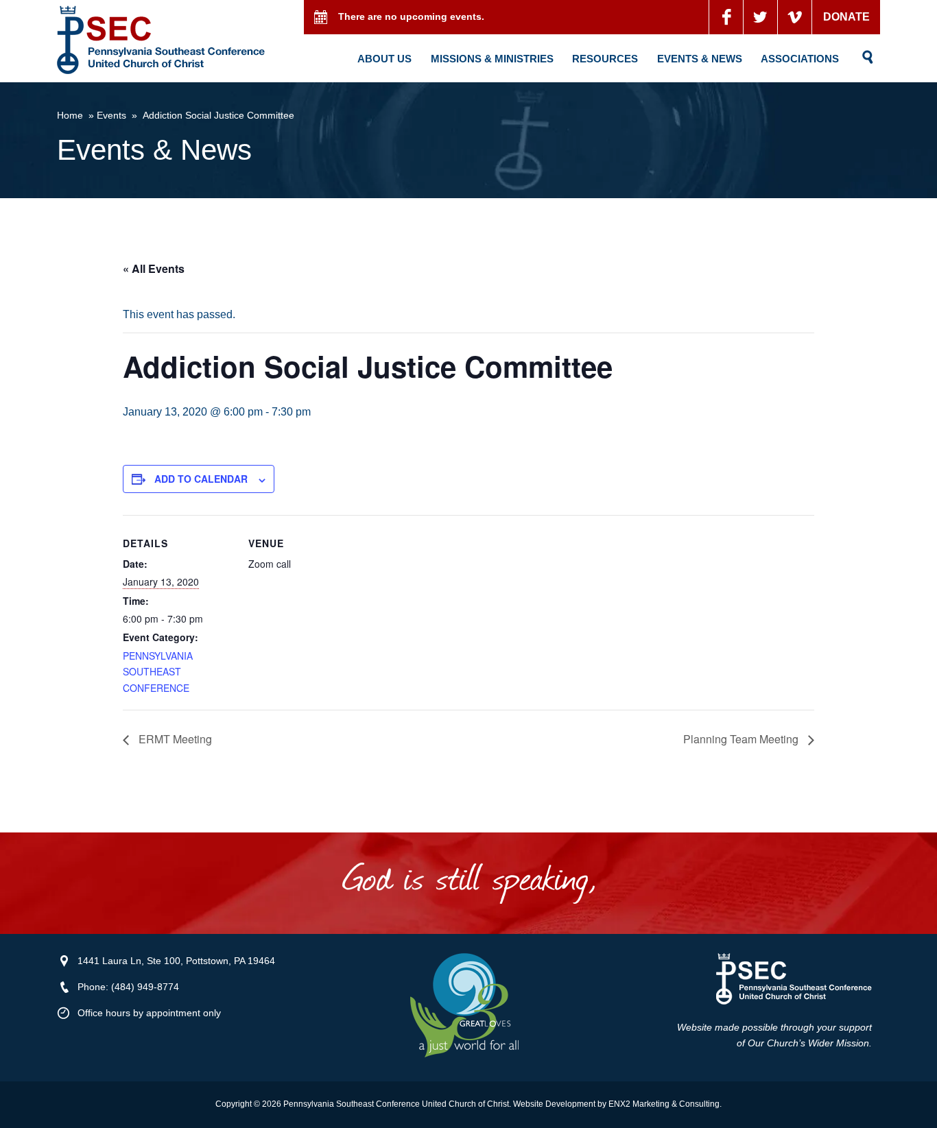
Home (70, 115)
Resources (605, 58)
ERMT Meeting (174, 739)
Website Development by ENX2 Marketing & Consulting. (617, 1104)
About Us (384, 58)
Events (111, 115)
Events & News (699, 58)
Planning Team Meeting (742, 739)
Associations (800, 58)
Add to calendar (201, 478)
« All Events (154, 268)
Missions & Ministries (492, 58)
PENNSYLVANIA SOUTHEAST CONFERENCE (158, 671)
